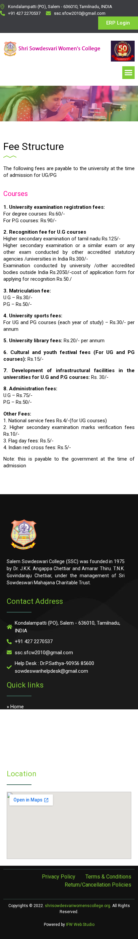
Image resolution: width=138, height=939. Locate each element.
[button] (128, 72)
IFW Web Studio (80, 924)
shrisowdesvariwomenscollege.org (77, 905)
